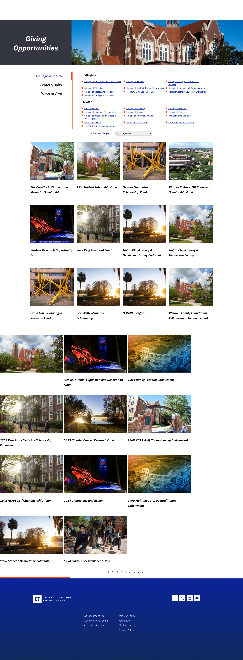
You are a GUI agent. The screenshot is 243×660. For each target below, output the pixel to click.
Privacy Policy (126, 630)
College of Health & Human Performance (145, 88)
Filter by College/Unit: (102, 133)
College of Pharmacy (178, 112)
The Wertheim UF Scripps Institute (100, 126)
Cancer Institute (91, 108)
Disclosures (124, 625)
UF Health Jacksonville (137, 122)
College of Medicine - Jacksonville (100, 112)
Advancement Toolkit (96, 620)
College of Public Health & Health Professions (100, 117)
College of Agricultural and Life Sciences (102, 81)
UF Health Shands (92, 122)
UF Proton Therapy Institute (181, 122)
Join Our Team (126, 615)
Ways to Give (51, 93)
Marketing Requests (95, 625)
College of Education (94, 88)
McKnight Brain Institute (179, 115)
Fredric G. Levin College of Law (140, 92)
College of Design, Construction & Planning (183, 83)
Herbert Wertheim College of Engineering (187, 92)
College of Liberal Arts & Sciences (99, 92)
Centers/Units (51, 84)
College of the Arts (135, 81)
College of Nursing (135, 112)
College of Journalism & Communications (187, 88)
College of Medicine (177, 108)
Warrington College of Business (98, 95)
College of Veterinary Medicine (140, 115)
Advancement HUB (95, 615)
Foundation (124, 620)
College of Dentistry (135, 108)
